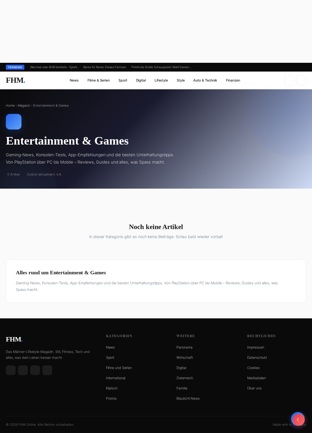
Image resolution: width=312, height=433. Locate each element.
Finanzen (233, 80)
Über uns (254, 388)
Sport (122, 80)
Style (181, 80)
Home (10, 105)
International (116, 378)
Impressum (255, 347)
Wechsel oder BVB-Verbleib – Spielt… (54, 67)
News (74, 80)
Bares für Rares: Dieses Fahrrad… (105, 67)
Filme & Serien (99, 80)
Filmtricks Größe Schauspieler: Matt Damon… (161, 67)
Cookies (253, 368)
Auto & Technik (205, 80)
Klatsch (111, 388)
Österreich (184, 378)
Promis (111, 398)
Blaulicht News (188, 398)
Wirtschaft (184, 357)
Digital (141, 80)
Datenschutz (257, 357)
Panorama (184, 347)
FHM (15, 80)
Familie (181, 388)
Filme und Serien (119, 368)
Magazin (24, 105)
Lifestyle (161, 80)
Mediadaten (256, 378)
